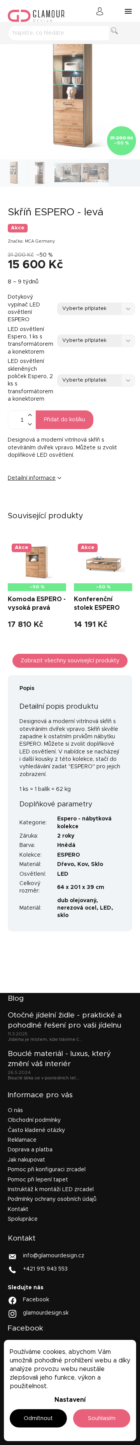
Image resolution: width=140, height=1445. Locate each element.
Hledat (121, 39)
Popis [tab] (27, 688)
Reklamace (22, 1140)
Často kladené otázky (36, 1130)
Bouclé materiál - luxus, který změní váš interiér (59, 1059)
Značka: (31, 241)
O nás (15, 1110)
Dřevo (65, 864)
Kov (82, 864)
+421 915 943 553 (45, 1269)
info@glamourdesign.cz (53, 1255)
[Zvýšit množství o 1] (29, 415)
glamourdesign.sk (45, 1313)
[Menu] (128, 11)
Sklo (97, 864)
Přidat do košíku (64, 419)
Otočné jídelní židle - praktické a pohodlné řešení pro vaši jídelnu (65, 1020)
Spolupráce (23, 1219)
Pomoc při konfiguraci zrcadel (47, 1169)
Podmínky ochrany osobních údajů (52, 1199)
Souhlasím (102, 1418)
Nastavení (70, 1400)
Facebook (36, 1299)
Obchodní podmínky (34, 1120)
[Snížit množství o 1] (29, 424)
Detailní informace (32, 478)
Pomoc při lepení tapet (38, 1180)
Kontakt (18, 1209)
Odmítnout (38, 1418)
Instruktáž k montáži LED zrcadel (51, 1189)
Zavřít (56, 504)
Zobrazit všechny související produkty (70, 661)
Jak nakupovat (26, 1160)
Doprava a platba (30, 1150)
